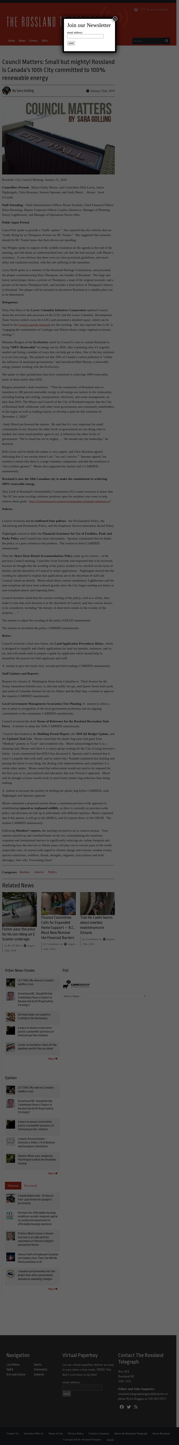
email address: (75, 32)
